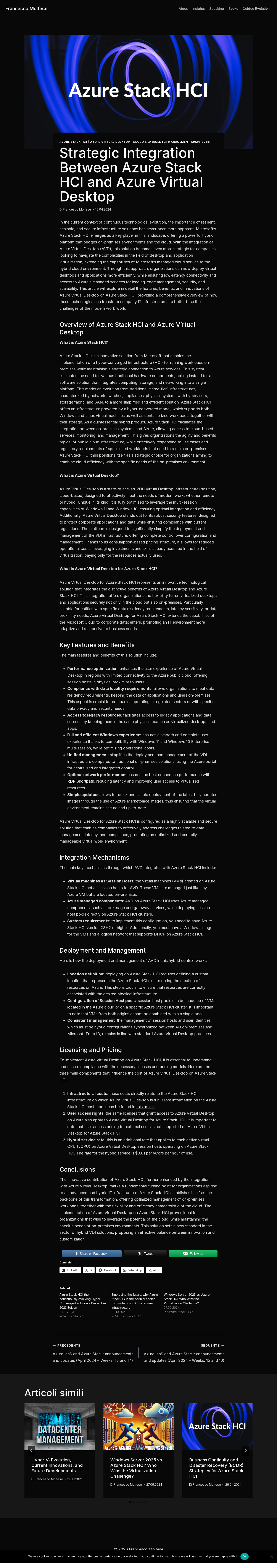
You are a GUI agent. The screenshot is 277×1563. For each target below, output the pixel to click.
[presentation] (59, 1426)
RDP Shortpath (80, 781)
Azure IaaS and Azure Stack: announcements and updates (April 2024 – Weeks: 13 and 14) (93, 1353)
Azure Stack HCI (73, 141)
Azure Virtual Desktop (110, 141)
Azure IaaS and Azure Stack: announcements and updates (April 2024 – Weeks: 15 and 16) (184, 1353)
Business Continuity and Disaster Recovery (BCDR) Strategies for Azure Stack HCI (216, 1468)
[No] (271, 1556)
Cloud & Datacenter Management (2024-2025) (171, 141)
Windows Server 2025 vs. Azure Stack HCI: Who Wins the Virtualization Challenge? (187, 1299)
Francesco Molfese (77, 209)
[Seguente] (245, 1451)
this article (145, 1106)
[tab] (130, 1502)
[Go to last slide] (31, 1451)
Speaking (216, 8)
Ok (244, 1556)
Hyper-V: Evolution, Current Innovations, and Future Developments (57, 1465)
